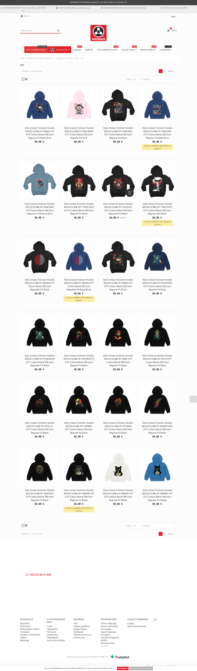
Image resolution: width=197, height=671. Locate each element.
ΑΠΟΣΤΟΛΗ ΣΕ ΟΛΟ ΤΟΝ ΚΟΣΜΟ (175, 8)
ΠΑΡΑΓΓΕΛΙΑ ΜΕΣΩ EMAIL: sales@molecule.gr (75, 8)
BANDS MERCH (148, 48)
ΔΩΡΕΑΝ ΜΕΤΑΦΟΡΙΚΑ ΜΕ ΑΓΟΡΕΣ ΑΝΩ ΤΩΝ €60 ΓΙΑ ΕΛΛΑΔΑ (125, 8)
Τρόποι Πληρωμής (109, 623)
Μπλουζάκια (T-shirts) (29, 629)
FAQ (75, 623)
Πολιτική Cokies (107, 643)
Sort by (146, 79)
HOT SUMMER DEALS (36, 48)
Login (173, 16)
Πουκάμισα (25, 632)
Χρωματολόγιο (80, 629)
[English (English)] (22, 16)
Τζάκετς (23, 637)
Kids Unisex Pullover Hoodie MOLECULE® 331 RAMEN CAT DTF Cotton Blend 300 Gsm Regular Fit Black (79, 495)
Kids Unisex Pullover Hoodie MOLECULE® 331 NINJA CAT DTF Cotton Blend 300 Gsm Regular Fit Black (118, 284)
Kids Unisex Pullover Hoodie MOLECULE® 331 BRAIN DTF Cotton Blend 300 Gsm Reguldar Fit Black (40, 284)
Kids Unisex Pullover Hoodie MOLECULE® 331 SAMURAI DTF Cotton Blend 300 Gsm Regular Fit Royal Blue (157, 132)
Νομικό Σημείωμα (108, 632)
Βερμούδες (25, 623)
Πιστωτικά (51, 632)
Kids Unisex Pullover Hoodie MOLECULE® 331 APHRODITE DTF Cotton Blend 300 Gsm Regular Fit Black (79, 360)
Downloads (79, 632)
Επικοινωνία (79, 637)
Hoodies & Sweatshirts (30, 634)
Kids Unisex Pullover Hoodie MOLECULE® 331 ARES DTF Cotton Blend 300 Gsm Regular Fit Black (118, 360)
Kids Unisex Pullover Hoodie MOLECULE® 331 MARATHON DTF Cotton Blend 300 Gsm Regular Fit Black (157, 427)
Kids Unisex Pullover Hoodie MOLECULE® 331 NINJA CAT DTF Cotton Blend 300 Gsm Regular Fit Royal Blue (39, 132)
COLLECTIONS (129, 48)
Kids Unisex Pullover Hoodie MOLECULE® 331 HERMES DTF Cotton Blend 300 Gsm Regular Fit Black (79, 427)
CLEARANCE (165, 48)
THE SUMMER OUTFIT (107, 48)
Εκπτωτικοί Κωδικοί (56, 640)
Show (129, 79)
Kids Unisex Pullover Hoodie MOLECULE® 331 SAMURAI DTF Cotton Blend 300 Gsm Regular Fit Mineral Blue (39, 208)
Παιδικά (77, 48)
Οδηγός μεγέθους (82, 626)
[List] (26, 79)
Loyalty (130, 623)
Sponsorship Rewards (136, 626)
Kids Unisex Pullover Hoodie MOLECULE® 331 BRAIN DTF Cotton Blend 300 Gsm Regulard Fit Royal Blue (79, 284)
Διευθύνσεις (52, 634)
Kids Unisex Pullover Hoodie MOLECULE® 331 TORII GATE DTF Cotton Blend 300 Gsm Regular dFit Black (157, 208)
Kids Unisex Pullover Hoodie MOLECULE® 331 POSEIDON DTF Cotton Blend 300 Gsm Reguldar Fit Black (39, 360)
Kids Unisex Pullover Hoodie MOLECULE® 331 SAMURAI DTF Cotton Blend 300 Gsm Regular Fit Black (118, 132)
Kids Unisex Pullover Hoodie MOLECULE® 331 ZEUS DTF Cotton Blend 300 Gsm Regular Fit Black (157, 360)
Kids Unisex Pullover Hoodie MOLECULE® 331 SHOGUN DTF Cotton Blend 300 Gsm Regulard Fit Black (118, 208)
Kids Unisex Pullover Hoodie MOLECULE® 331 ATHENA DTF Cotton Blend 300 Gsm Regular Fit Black (118, 427)
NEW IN (89, 49)
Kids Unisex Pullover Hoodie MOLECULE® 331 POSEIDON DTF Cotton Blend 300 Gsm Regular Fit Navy (157, 284)
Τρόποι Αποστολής (109, 626)
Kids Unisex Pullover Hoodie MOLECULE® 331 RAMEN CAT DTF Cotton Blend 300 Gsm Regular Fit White (118, 495)
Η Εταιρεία (105, 634)
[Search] (58, 30)
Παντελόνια (25, 626)
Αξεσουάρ (24, 640)
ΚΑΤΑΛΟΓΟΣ (62, 49)
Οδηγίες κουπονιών (83, 634)
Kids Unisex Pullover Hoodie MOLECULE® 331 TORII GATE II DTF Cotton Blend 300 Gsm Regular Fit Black (79, 208)
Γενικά (49, 626)
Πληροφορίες (53, 637)
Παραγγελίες (52, 629)
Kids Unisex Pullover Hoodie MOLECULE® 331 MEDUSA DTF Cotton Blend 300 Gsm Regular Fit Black (39, 495)
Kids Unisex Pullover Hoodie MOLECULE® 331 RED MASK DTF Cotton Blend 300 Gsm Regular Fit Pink (79, 132)
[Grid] (23, 79)
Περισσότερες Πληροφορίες (141, 668)
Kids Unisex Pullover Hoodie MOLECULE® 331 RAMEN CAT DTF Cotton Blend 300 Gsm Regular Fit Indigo (157, 495)
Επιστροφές (106, 629)
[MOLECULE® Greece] (98, 33)
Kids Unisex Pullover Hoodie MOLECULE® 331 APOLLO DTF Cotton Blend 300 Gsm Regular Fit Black (39, 427)
